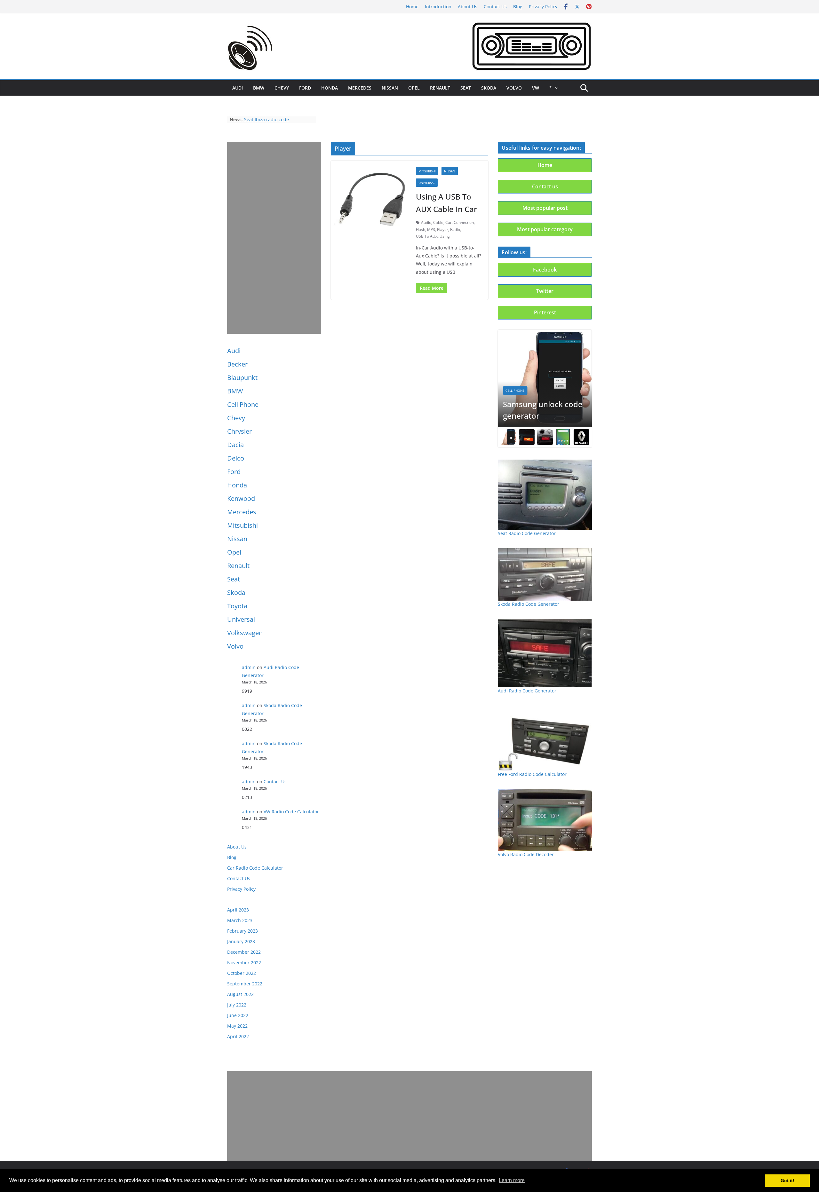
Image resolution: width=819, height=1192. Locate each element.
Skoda (488, 88)
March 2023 (239, 920)
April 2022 (238, 1036)
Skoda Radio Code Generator (528, 604)
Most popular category (545, 229)
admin (249, 667)
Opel (414, 88)
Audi (237, 88)
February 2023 (242, 931)
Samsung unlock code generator (543, 410)
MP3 (431, 229)
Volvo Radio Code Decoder (526, 854)
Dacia (235, 444)
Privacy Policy (543, 7)
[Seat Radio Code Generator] (545, 495)
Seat (465, 88)
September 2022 (244, 984)
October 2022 (241, 973)
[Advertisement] (274, 238)
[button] (555, 87)
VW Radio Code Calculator (291, 812)
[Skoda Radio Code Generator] (545, 574)
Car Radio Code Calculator (255, 868)
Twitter (544, 291)
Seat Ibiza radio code (266, 119)
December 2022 (244, 952)
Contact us (545, 186)
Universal (241, 619)
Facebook (545, 269)
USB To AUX (427, 236)
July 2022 (236, 1005)
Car (448, 222)
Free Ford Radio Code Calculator (532, 774)
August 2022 (240, 994)
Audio (426, 222)
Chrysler (239, 431)
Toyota (237, 606)
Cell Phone (242, 404)
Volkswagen (245, 632)
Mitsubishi (242, 525)
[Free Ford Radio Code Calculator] (545, 738)
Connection (464, 222)
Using (445, 236)
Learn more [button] (512, 1180)
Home (412, 7)
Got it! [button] (787, 1180)
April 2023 (238, 910)
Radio (455, 229)
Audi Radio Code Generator (527, 691)
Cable (438, 222)
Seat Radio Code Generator (527, 533)
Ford (305, 88)
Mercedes (359, 88)
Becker (237, 364)
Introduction (438, 7)
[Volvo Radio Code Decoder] (545, 820)
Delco (235, 458)
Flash (420, 229)
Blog (517, 7)
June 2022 (237, 1015)
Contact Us (495, 7)
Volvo (514, 88)
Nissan (390, 88)
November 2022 (244, 962)
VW (535, 88)
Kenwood (241, 498)
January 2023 (241, 941)
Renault (440, 88)
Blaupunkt (242, 377)
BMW (258, 88)
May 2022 (237, 1026)
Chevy (281, 88)
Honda (329, 88)
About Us (467, 7)
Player (442, 229)
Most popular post (545, 207)
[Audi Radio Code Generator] (545, 653)
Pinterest (545, 312)
